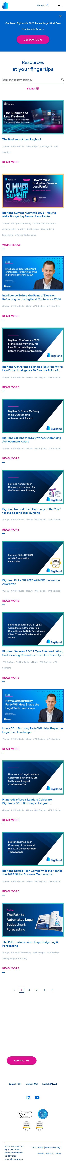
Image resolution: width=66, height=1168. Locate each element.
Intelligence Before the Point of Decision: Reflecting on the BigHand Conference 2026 (31, 297)
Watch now (11, 245)
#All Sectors (8, 662)
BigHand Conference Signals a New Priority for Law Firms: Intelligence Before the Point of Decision (32, 370)
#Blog (28, 306)
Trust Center (37, 1147)
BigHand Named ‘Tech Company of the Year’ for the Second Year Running (31, 510)
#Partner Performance (25, 235)
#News (29, 377)
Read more (10, 162)
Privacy (49, 1153)
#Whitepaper (32, 146)
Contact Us (21, 1060)
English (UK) (15, 1083)
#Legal (5, 146)
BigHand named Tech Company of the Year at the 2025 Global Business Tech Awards (32, 872)
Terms (58, 1153)
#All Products (17, 146)
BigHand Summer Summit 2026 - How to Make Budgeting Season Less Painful (29, 214)
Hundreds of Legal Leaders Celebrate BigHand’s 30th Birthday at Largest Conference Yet (27, 803)
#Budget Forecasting (21, 223)
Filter (31, 88)
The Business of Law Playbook (22, 139)
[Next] (52, 990)
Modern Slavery (52, 1147)
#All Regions (46, 146)
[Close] (60, 16)
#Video (21, 229)
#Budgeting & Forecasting (14, 958)
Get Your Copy (33, 39)
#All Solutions (53, 306)
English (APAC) (49, 1083)
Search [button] (41, 5)
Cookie (40, 1153)
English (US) (32, 1083)
